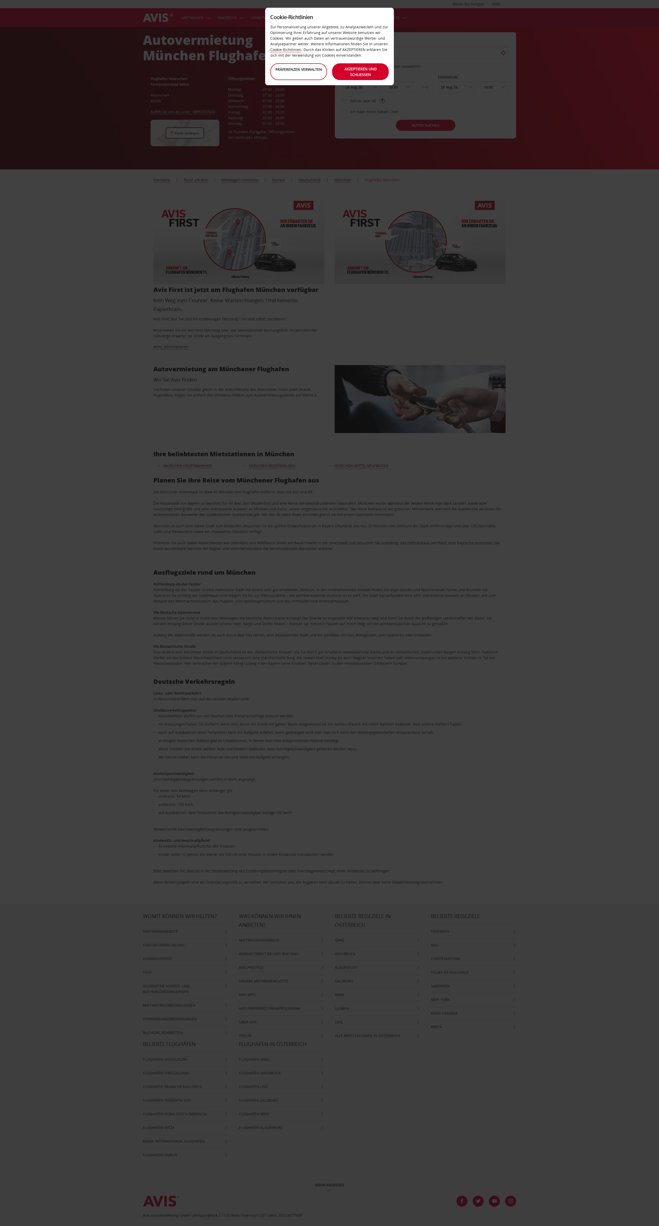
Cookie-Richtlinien (285, 49)
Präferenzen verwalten (298, 69)
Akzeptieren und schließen (360, 71)
